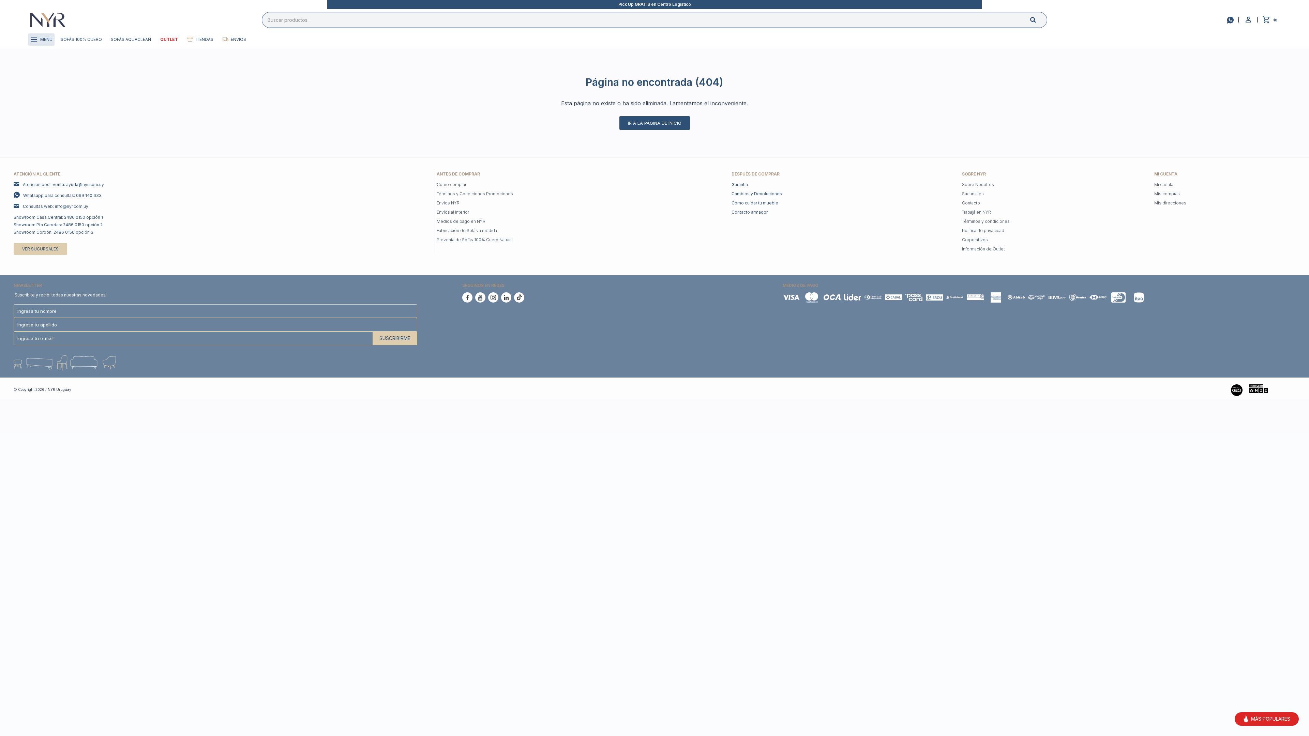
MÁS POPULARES (1270, 719)
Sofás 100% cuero (81, 39)
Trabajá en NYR (976, 212)
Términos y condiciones (986, 221)
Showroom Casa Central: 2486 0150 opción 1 (58, 217)
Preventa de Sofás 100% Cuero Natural (475, 239)
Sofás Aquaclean (131, 39)
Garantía (740, 184)
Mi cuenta (1163, 184)
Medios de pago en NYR (461, 221)
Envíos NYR (448, 202)
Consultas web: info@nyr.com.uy (55, 206)
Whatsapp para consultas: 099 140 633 (62, 195)
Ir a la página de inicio (654, 123)
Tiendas (204, 39)
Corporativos (975, 239)
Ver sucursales (40, 248)
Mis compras (1167, 193)
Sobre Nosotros (978, 184)
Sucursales (973, 193)
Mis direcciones (1170, 202)
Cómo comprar (451, 184)
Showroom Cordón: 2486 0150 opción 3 (53, 232)
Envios (238, 39)
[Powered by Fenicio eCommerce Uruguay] (1285, 389)
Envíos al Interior (453, 212)
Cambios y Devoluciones (757, 193)
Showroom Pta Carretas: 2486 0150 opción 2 (58, 224)
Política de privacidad (983, 230)
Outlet (169, 39)
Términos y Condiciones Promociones (475, 193)
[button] (1038, 19)
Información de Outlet (983, 248)
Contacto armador (750, 212)
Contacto (971, 202)
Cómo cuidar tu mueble (755, 202)
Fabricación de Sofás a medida (467, 230)
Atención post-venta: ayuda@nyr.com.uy (63, 184)
